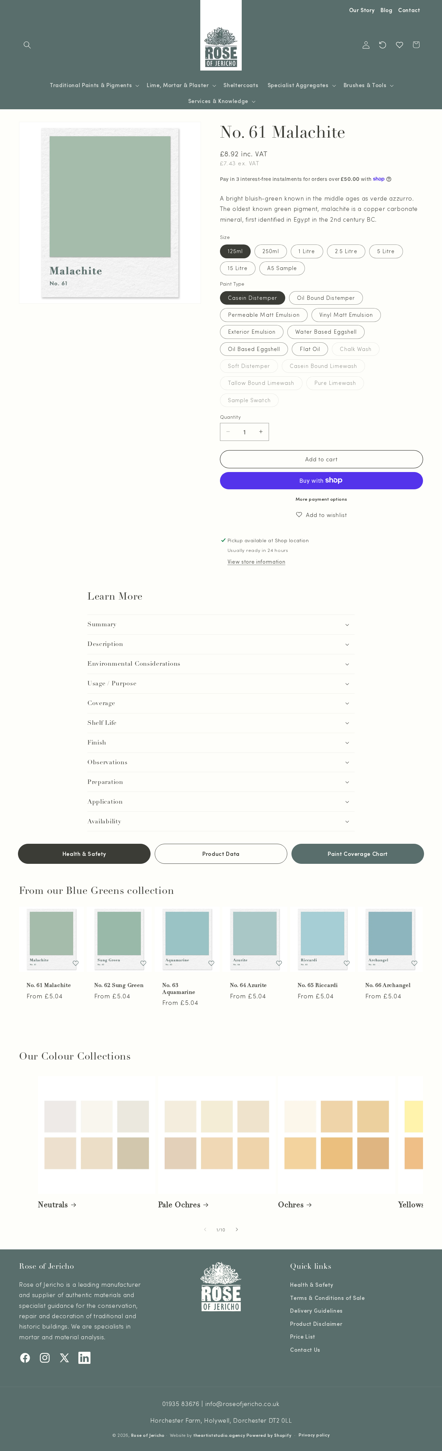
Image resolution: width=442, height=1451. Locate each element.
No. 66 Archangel (388, 985)
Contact (409, 10)
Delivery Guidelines (316, 1310)
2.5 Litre (346, 251)
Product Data (221, 853)
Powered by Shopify (269, 1435)
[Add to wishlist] (75, 963)
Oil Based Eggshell (254, 348)
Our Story (362, 10)
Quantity (230, 416)
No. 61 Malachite (49, 985)
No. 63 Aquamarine (178, 989)
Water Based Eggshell (326, 331)
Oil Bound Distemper (326, 297)
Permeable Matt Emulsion (264, 314)
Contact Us (305, 1349)
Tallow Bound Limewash (265, 384)
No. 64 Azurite (248, 985)
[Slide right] (236, 1229)
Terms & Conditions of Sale (327, 1297)
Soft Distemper (253, 367)
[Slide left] (205, 1229)
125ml (235, 251)
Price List (302, 1336)
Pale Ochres (179, 1204)
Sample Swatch (253, 401)
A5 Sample (282, 268)
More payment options (321, 498)
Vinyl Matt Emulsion (346, 314)
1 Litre (307, 251)
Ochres (291, 1204)
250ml (270, 251)
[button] (27, 44)
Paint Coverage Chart (358, 853)
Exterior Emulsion (252, 331)
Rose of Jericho (148, 1435)
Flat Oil (310, 348)
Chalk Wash (359, 350)
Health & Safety (84, 853)
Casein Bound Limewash (327, 367)
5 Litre (386, 251)
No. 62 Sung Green (119, 985)
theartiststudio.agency (219, 1435)
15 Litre (238, 268)
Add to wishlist (326, 514)
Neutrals (53, 1204)
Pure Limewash (339, 384)
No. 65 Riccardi (318, 985)
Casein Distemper (253, 297)
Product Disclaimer (316, 1323)
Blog (387, 10)
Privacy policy (314, 1435)
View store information (257, 561)
